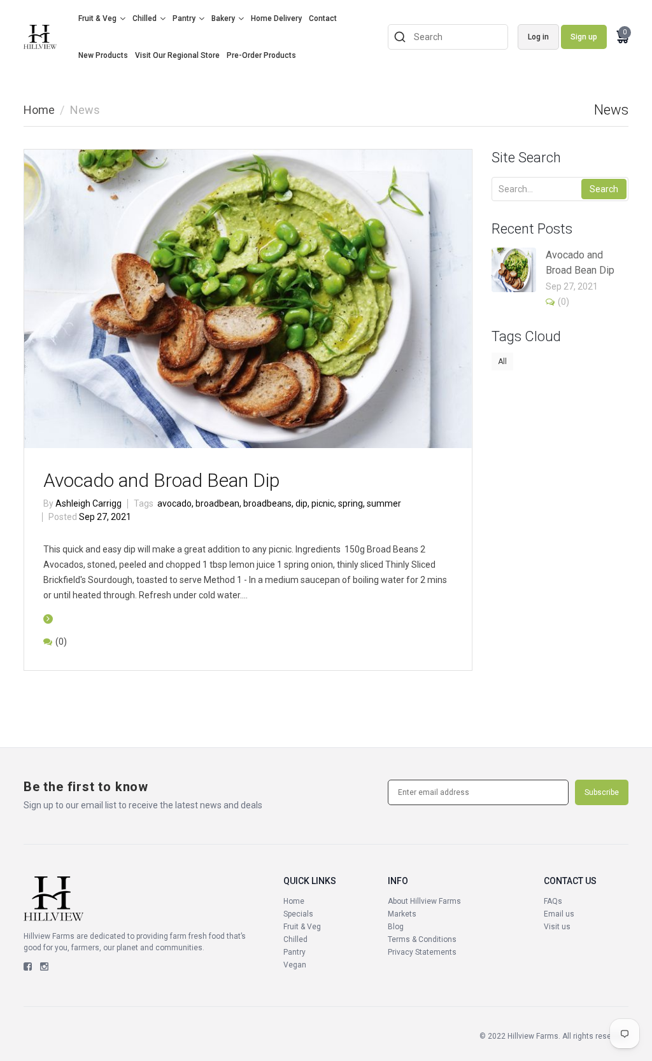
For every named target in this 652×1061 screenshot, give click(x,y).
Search (604, 189)
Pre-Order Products (261, 55)
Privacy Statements (422, 952)
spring (351, 503)
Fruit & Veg (97, 18)
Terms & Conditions (422, 939)
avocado (175, 503)
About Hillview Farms (424, 901)
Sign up (583, 36)
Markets (402, 914)
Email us (559, 914)
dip (302, 503)
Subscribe (602, 792)
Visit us (557, 926)
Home (39, 109)
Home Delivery (276, 18)
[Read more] (48, 619)
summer (384, 503)
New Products (103, 55)
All (502, 361)
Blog (396, 926)
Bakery (223, 18)
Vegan (294, 964)
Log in (538, 36)
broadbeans (268, 503)
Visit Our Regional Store (177, 55)
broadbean (218, 503)
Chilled (144, 18)
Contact (323, 18)
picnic (323, 503)
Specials (298, 914)
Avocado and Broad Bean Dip (161, 480)
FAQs (553, 901)
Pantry (184, 18)
